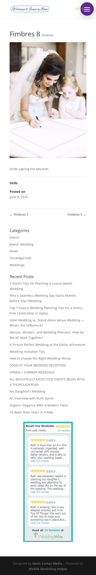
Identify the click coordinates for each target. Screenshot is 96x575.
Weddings (17, 265)
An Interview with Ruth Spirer (32, 398)
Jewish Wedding (21, 244)
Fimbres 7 (19, 214)
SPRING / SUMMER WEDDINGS (32, 372)
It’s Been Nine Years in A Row (31, 412)
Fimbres (48, 35)
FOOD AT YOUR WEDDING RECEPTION (38, 365)
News (14, 251)
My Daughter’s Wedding (27, 391)
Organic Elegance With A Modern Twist (39, 405)
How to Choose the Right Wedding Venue (40, 358)
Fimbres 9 (77, 214)
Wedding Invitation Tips (27, 351)
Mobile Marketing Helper (48, 569)
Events (14, 237)
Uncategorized (20, 258)
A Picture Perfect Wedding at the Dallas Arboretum (48, 344)
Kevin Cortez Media (47, 563)
